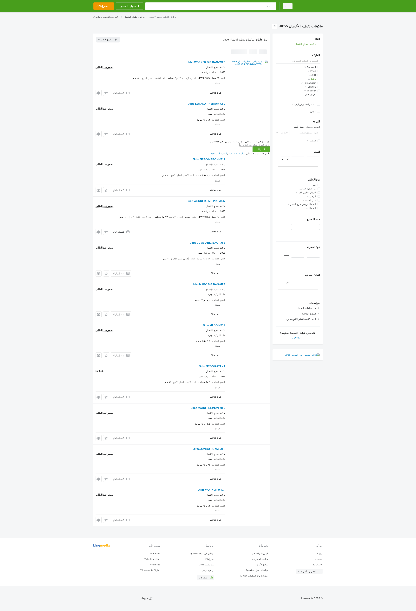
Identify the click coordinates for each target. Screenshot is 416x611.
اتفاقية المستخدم (219, 153)
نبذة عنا (319, 553)
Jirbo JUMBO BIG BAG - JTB (207, 242)
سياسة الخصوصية (236, 153)
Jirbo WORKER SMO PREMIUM (206, 201)
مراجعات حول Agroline (257, 570)
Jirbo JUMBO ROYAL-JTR (209, 449)
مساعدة (319, 559)
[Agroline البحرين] (310, 6)
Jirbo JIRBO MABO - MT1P (209, 159)
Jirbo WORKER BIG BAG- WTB (206, 62)
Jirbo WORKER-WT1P (211, 489)
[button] (106, 93)
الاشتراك (261, 149)
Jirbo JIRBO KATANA (212, 366)
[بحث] (273, 6)
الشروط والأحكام (260, 553)
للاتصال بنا (318, 564)
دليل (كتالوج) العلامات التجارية (254, 575)
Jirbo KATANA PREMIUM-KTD (206, 103)
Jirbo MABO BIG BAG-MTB (208, 284)
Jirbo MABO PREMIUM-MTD (208, 408)
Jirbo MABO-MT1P (214, 325)
